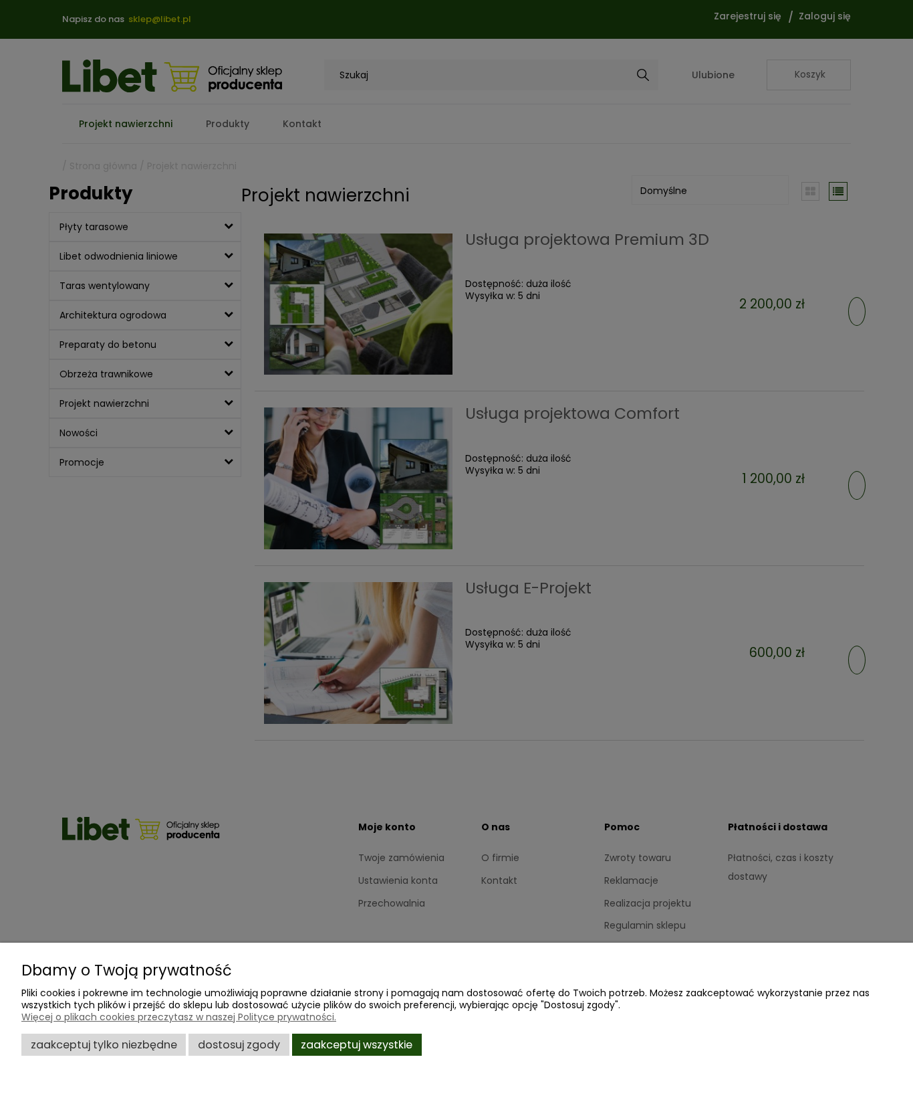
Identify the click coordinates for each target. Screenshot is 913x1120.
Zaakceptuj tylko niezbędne (104, 1044)
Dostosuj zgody (239, 1044)
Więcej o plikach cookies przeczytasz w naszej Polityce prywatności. (178, 1017)
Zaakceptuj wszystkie (356, 1044)
